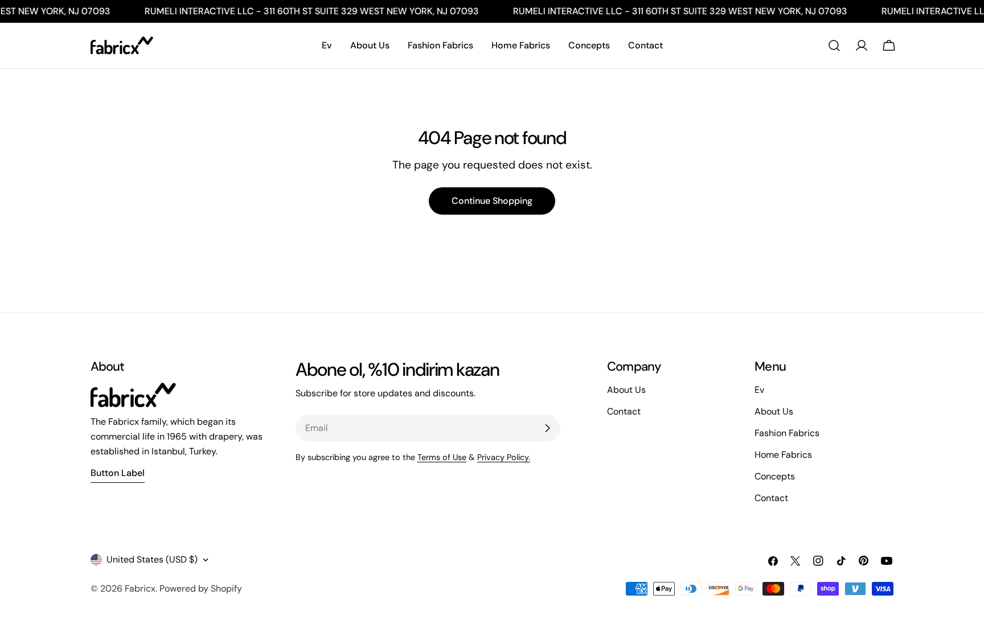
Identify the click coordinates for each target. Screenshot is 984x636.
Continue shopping (492, 201)
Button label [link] (118, 473)
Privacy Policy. (503, 457)
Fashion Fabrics (787, 433)
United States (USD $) (152, 559)
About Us (774, 411)
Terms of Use (441, 457)
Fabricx (140, 588)
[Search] (834, 45)
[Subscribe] (547, 428)
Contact (771, 498)
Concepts (775, 476)
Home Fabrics (783, 455)
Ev (759, 390)
